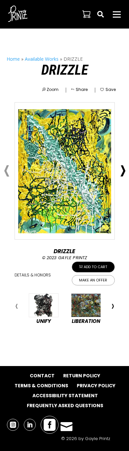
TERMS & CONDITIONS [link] (41, 385)
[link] (18, 14)
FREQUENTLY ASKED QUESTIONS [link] (65, 405)
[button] (117, 14)
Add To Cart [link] (95, 266)
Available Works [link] (42, 59)
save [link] (111, 89)
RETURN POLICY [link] (81, 375)
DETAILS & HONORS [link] (33, 275)
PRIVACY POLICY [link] (96, 385)
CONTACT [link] (42, 375)
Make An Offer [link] (93, 280)
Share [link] (82, 89)
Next (112, 306)
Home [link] (13, 59)
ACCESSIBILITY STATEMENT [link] (65, 395)
